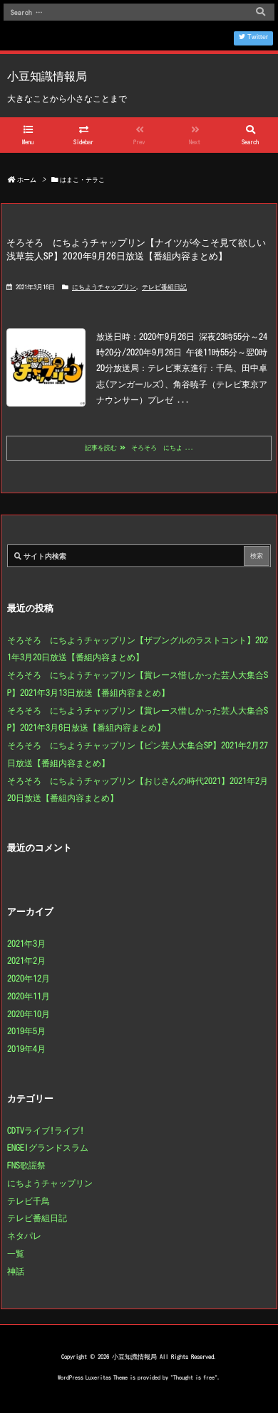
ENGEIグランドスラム (47, 1147)
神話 (15, 1271)
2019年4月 (26, 1048)
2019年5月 (26, 1030)
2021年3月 (26, 943)
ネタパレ (24, 1235)
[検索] (260, 12)
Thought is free (194, 1377)
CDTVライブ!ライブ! (45, 1130)
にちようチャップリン (104, 287)
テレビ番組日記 (164, 287)
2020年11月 (28, 996)
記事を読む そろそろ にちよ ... (139, 447)
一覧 (15, 1253)
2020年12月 (28, 978)
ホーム (26, 179)
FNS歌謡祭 (26, 1165)
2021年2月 (26, 960)
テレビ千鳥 (28, 1200)
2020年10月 (28, 1013)
